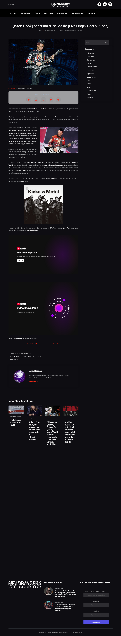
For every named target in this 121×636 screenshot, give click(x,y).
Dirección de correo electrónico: (96, 591)
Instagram (48, 344)
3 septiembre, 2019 (15, 417)
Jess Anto (29, 88)
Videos (89, 94)
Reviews (89, 87)
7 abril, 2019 (32, 419)
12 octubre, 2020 (20, 88)
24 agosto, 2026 (59, 588)
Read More (32, 381)
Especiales (90, 73)
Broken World (15, 356)
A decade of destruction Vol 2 (21, 354)
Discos (89, 63)
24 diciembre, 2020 (52, 419)
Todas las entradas (49, 31)
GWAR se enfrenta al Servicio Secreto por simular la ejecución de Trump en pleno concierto (65, 608)
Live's (89, 80)
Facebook (40, 344)
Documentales (92, 67)
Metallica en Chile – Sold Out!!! (15, 422)
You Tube (56, 344)
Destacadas (91, 60)
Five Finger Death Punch (32, 356)
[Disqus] (23, 453)
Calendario (90, 53)
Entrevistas (90, 70)
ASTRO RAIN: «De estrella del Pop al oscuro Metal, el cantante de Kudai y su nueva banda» (70, 432)
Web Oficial (31, 344)
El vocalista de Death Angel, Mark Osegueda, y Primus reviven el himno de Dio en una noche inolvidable (65, 594)
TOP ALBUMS (91, 90)
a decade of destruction (19, 351)
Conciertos (90, 56)
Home (40, 31)
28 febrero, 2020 (69, 419)
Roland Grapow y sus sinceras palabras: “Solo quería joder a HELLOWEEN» (34, 431)
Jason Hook (14, 359)
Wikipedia (90, 97)
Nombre (96, 601)
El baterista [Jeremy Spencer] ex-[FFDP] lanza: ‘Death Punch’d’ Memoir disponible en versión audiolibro (52, 433)
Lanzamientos (91, 77)
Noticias (12, 88)
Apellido (96, 611)
